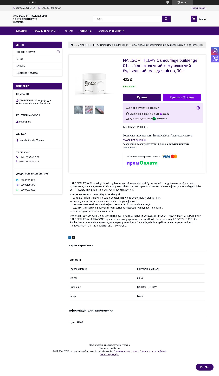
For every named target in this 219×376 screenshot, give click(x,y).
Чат (207, 367)
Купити (142, 97)
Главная (21, 31)
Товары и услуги (44, 31)
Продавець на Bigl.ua (109, 348)
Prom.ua (126, 345)
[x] (73, 238)
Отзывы (20, 65)
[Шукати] (166, 19)
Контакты (85, 31)
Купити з (176, 97)
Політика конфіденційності (153, 351)
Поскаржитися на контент (126, 351)
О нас (69, 31)
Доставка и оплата (111, 31)
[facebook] (69, 238)
